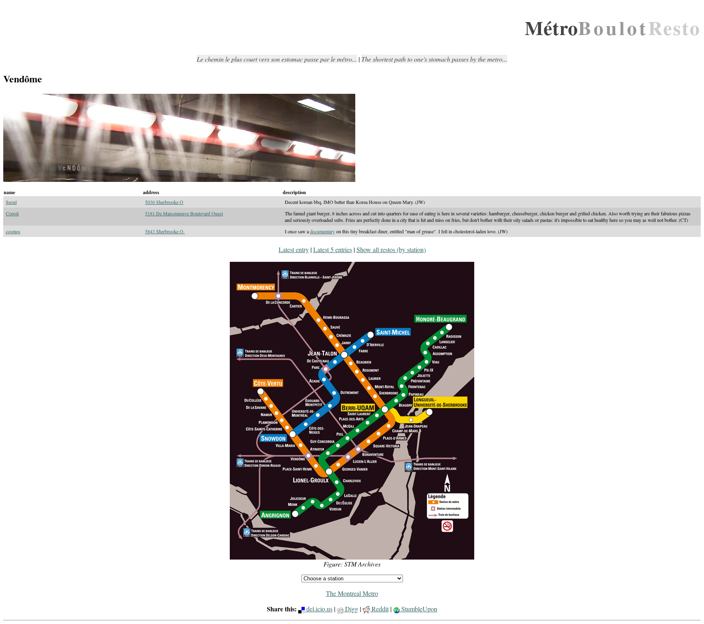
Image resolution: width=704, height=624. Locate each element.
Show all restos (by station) (391, 249)
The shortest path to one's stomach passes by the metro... (434, 59)
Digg (350, 608)
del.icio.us (318, 608)
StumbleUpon (418, 608)
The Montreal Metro (352, 593)
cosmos (13, 231)
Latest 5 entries (332, 249)
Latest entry (294, 249)
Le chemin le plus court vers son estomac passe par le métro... (277, 59)
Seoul (11, 202)
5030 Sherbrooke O (164, 202)
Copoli (12, 213)
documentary (322, 231)
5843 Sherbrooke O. (165, 231)
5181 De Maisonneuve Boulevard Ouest (184, 213)
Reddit (379, 608)
